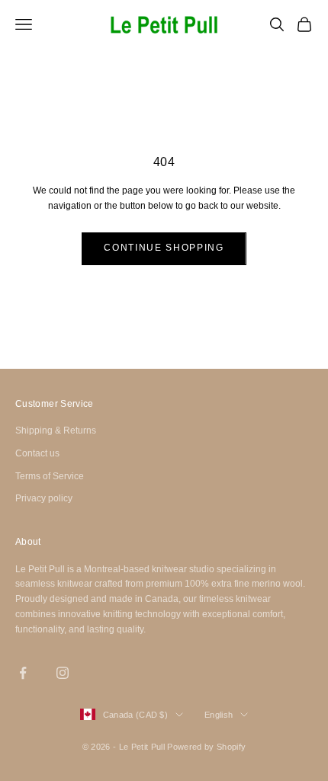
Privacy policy (43, 498)
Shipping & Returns (55, 430)
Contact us (37, 453)
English (218, 714)
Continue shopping (164, 247)
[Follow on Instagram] (62, 672)
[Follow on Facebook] (23, 672)
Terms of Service (49, 476)
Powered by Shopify (206, 746)
